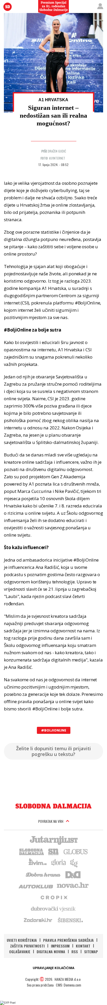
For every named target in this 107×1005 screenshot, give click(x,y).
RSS (74, 951)
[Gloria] (58, 862)
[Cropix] (53, 897)
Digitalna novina (51, 951)
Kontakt (83, 946)
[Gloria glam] (74, 862)
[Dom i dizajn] (73, 874)
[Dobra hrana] (43, 874)
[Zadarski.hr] (38, 920)
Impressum (60, 946)
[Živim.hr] (37, 862)
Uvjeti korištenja (22, 940)
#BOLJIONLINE (53, 730)
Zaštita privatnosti (27, 946)
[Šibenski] (70, 920)
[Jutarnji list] (53, 840)
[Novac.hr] (73, 885)
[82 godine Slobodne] (53, 806)
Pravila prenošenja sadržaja (68, 940)
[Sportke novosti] (53, 851)
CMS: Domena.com (68, 985)
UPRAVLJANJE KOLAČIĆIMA (53, 968)
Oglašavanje (19, 951)
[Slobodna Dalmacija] (7, 7)
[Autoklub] (36, 885)
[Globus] (76, 851)
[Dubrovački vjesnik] (53, 908)
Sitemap (91, 951)
